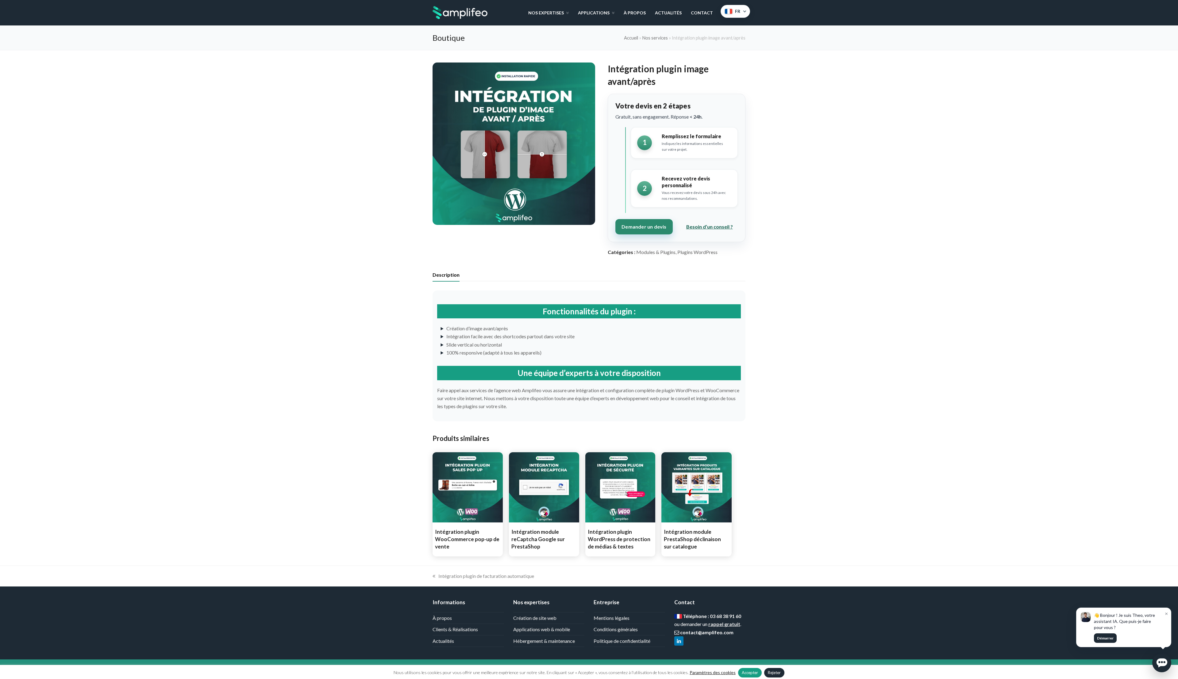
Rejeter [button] (774, 672)
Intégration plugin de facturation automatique (486, 576)
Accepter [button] (750, 672)
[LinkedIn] (678, 641)
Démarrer (1105, 638)
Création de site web (534, 618)
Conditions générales (616, 629)
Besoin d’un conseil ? (709, 226)
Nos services (655, 37)
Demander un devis (644, 226)
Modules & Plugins (656, 252)
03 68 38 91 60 (725, 616)
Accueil (631, 37)
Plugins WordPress (697, 252)
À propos (442, 618)
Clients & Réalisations (455, 629)
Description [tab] (446, 275)
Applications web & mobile (541, 629)
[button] (1161, 662)
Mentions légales (611, 618)
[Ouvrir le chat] (1161, 662)
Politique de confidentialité (622, 641)
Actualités (443, 641)
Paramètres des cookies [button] (713, 672)
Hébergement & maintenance (544, 641)
